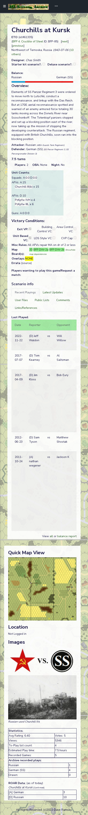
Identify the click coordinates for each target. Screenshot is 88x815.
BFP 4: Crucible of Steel (27, 41)
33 (31, 250)
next (65, 41)
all (51, 536)
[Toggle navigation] (55, 6)
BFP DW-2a (41, 250)
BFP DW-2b (56, 250)
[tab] (25, 292)
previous (18, 46)
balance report (67, 536)
